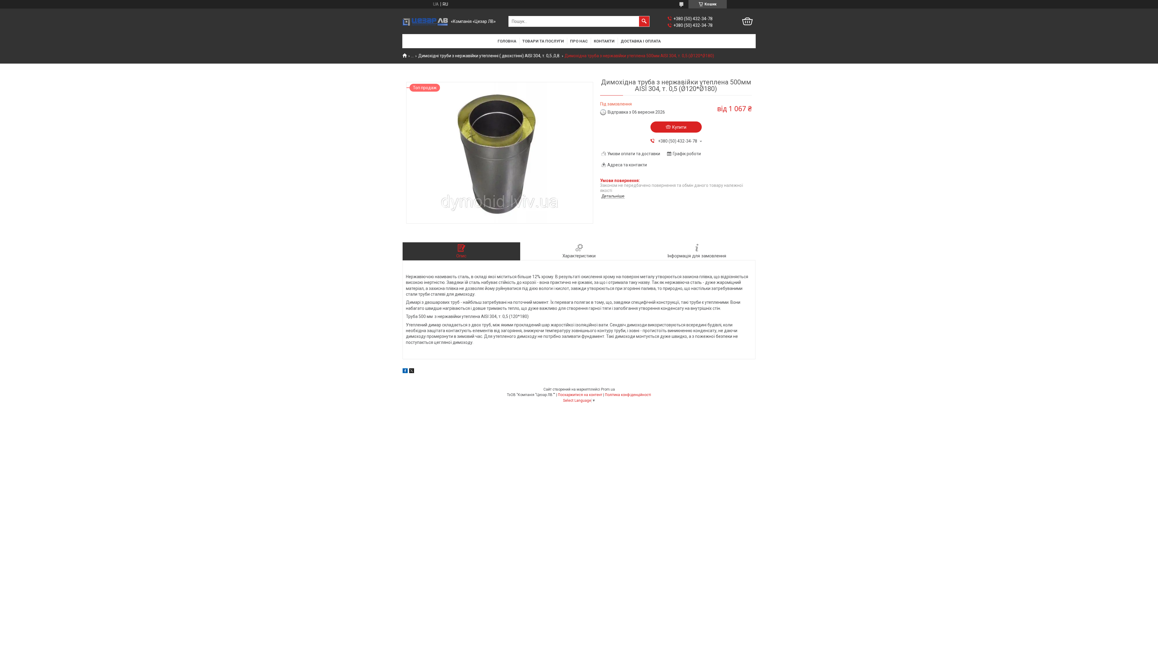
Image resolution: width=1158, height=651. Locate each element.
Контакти (604, 41)
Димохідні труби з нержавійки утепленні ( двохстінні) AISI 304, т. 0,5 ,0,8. (489, 55)
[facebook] (405, 371)
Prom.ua (608, 389)
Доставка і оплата (641, 41)
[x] (411, 371)
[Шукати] (644, 21)
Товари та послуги (543, 41)
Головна (507, 41)
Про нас (579, 41)
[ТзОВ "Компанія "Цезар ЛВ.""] (425, 21)
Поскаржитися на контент (580, 395)
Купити (679, 127)
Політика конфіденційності (628, 395)
